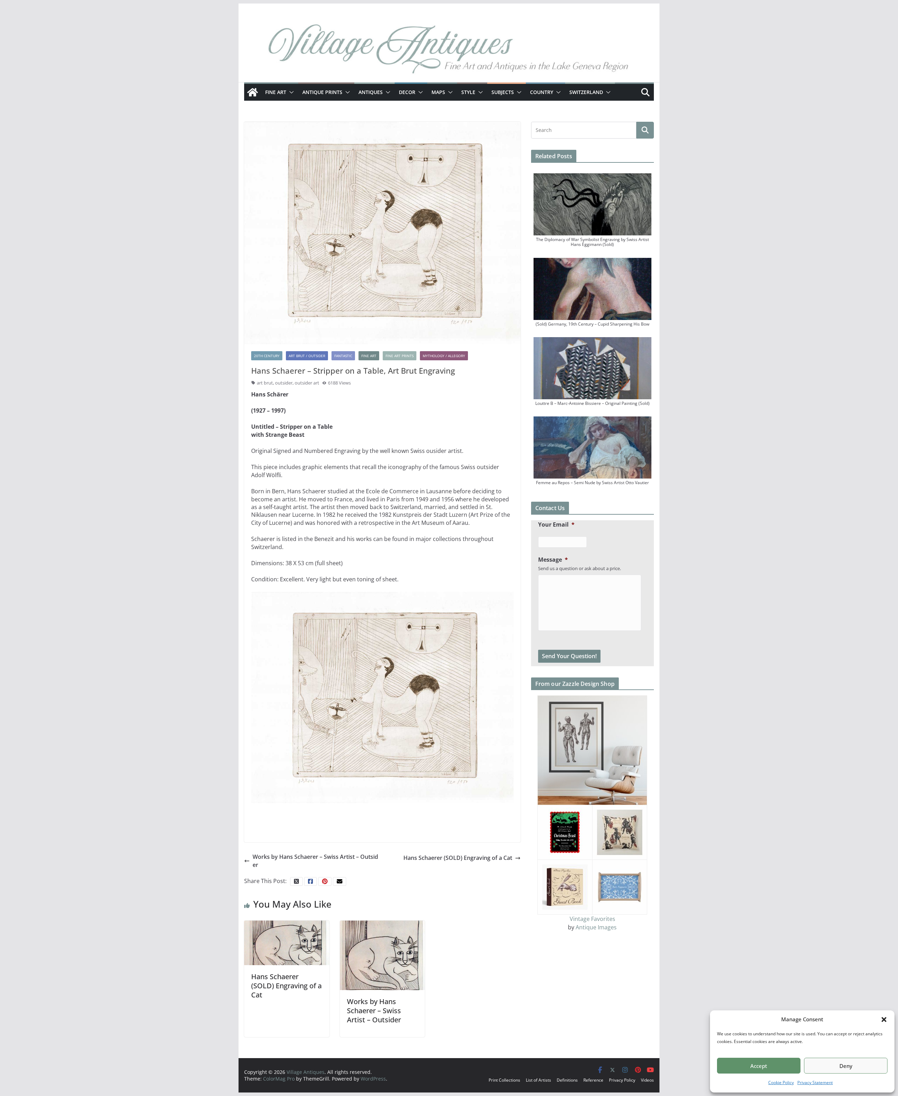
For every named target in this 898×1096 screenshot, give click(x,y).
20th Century (267, 355)
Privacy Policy (622, 1080)
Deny (845, 1065)
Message (553, 559)
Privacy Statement (815, 1082)
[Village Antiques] (449, 51)
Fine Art (275, 92)
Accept (758, 1065)
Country (541, 92)
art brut (265, 383)
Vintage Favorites (592, 919)
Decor (407, 92)
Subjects (502, 92)
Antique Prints (322, 92)
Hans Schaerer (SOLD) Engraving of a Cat (457, 858)
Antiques (370, 92)
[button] (883, 1019)
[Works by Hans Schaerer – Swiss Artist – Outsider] (382, 954)
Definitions (567, 1080)
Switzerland (586, 92)
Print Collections (504, 1080)
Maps (438, 92)
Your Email (556, 524)
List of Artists (538, 1080)
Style (468, 92)
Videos (647, 1080)
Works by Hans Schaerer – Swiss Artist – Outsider (315, 860)
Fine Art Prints (400, 355)
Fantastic (343, 355)
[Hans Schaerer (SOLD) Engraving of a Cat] (286, 942)
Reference (593, 1080)
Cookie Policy (781, 1082)
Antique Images (596, 927)
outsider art (307, 383)
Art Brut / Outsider (307, 355)
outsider (284, 383)
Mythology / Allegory (444, 355)
